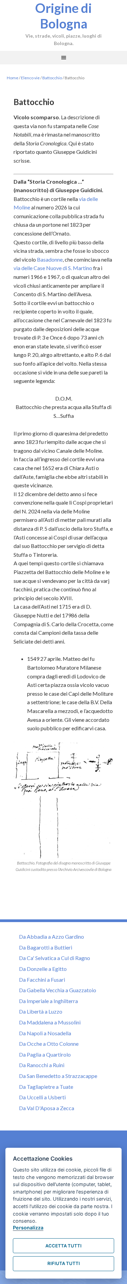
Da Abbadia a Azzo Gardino (51, 936)
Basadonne (50, 259)
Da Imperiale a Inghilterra (48, 1001)
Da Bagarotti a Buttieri (45, 947)
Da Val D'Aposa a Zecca (46, 1108)
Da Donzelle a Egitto (43, 968)
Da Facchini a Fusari (42, 979)
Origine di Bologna (63, 15)
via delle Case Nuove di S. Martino (53, 268)
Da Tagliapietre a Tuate (46, 1086)
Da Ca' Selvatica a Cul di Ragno (54, 958)
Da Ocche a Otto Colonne (49, 1043)
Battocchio (52, 77)
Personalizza (28, 1227)
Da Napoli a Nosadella (45, 1033)
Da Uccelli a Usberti (42, 1097)
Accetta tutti (63, 1245)
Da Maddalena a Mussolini (50, 1022)
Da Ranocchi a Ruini (41, 1065)
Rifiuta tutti (63, 1263)
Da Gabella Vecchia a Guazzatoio (57, 990)
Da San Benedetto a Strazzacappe (58, 1076)
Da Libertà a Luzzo (40, 1011)
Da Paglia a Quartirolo (45, 1054)
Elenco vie (30, 77)
